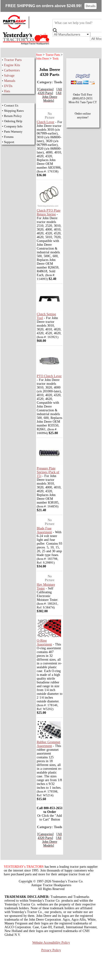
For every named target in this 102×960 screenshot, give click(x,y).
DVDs (8, 86)
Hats (7, 91)
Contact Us (11, 105)
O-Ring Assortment (44, 642)
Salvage (9, 75)
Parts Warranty (13, 131)
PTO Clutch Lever (49, 376)
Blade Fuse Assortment (44, 530)
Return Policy (13, 116)
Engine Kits (12, 65)
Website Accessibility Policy (51, 942)
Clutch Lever (45, 122)
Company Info (13, 126)
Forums (9, 137)
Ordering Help (13, 121)
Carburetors (12, 70)
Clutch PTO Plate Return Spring (48, 212)
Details (90, 6)
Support (9, 142)
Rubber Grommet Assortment (48, 744)
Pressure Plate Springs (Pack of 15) (48, 472)
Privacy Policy (51, 950)
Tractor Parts (13, 60)
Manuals (9, 81)
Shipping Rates (14, 110)
